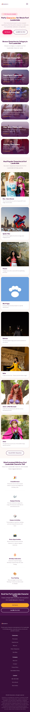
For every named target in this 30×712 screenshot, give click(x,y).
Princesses (15, 639)
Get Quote (7, 32)
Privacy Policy (15, 667)
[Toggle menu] (27, 4)
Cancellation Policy (15, 670)
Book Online (15, 685)
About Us (15, 660)
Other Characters (15, 649)
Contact (15, 664)
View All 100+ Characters (15, 453)
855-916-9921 (15, 679)
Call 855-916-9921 (20, 32)
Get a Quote (15, 682)
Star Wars (15, 652)
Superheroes (15, 642)
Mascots (15, 645)
